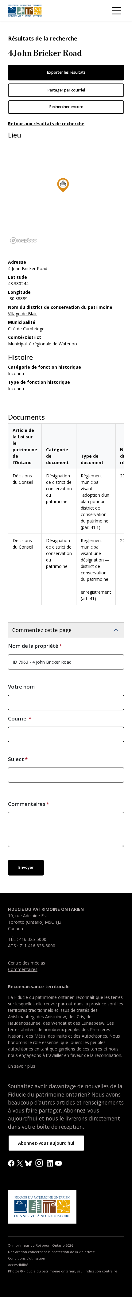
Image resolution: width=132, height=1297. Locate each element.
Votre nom (21, 686)
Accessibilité (18, 1265)
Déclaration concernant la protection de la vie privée (51, 1252)
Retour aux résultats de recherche (46, 123)
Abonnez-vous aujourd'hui (46, 1143)
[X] (20, 1163)
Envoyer (25, 867)
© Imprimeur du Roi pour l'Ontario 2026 (40, 1245)
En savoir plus (21, 1066)
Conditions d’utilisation (26, 1258)
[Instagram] (39, 1162)
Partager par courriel (66, 90)
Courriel (18, 718)
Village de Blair (22, 313)
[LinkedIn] (50, 1163)
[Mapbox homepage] (23, 240)
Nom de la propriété (33, 645)
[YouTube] (58, 1163)
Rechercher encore (66, 106)
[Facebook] (11, 1163)
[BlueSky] (28, 1163)
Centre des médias (26, 963)
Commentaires (26, 803)
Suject (16, 759)
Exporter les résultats (66, 72)
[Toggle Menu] (116, 10)
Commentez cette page (42, 630)
